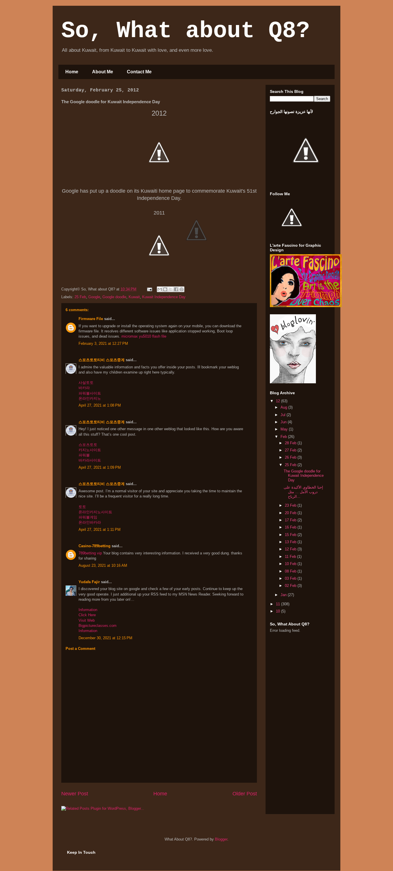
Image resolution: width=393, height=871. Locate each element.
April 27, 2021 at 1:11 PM (100, 529)
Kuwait (134, 297)
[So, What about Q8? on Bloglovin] (293, 382)
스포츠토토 (88, 445)
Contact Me (139, 71)
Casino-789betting (94, 546)
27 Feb (291, 450)
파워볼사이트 (90, 393)
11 (278, 604)
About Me (102, 71)
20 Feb (291, 513)
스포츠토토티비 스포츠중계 (102, 360)
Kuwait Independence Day (164, 297)
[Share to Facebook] (176, 289)
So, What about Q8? (185, 31)
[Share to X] (170, 289)
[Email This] (160, 289)
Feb (284, 436)
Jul (284, 415)
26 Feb (291, 457)
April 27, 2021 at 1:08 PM (100, 405)
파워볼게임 (88, 517)
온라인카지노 (90, 398)
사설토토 (86, 382)
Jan (284, 595)
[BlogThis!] (165, 289)
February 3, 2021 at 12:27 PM (103, 343)
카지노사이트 (90, 450)
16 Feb (291, 527)
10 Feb (291, 564)
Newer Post (74, 794)
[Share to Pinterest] (181, 289)
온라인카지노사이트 (95, 512)
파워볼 (84, 455)
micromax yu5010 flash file (143, 336)
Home (71, 71)
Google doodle (114, 297)
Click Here (87, 615)
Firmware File (91, 319)
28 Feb (291, 443)
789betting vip (90, 553)
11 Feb (291, 556)
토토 (82, 507)
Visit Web (87, 620)
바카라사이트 (90, 460)
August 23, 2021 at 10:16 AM (103, 565)
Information (88, 610)
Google (94, 297)
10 (278, 611)
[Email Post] (149, 289)
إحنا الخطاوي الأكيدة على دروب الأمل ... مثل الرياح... (303, 491)
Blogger (221, 839)
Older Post (244, 794)
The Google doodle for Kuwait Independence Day (304, 475)
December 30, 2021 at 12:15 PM (105, 638)
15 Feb (291, 535)
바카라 (84, 388)
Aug (284, 407)
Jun (284, 422)
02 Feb (291, 585)
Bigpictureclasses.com (98, 625)
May (285, 429)
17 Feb (291, 520)
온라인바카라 (90, 522)
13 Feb (291, 542)
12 (278, 401)
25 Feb (80, 297)
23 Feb (291, 505)
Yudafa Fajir (89, 582)
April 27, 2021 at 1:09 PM (100, 467)
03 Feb (291, 578)
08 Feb (291, 571)
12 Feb (291, 549)
